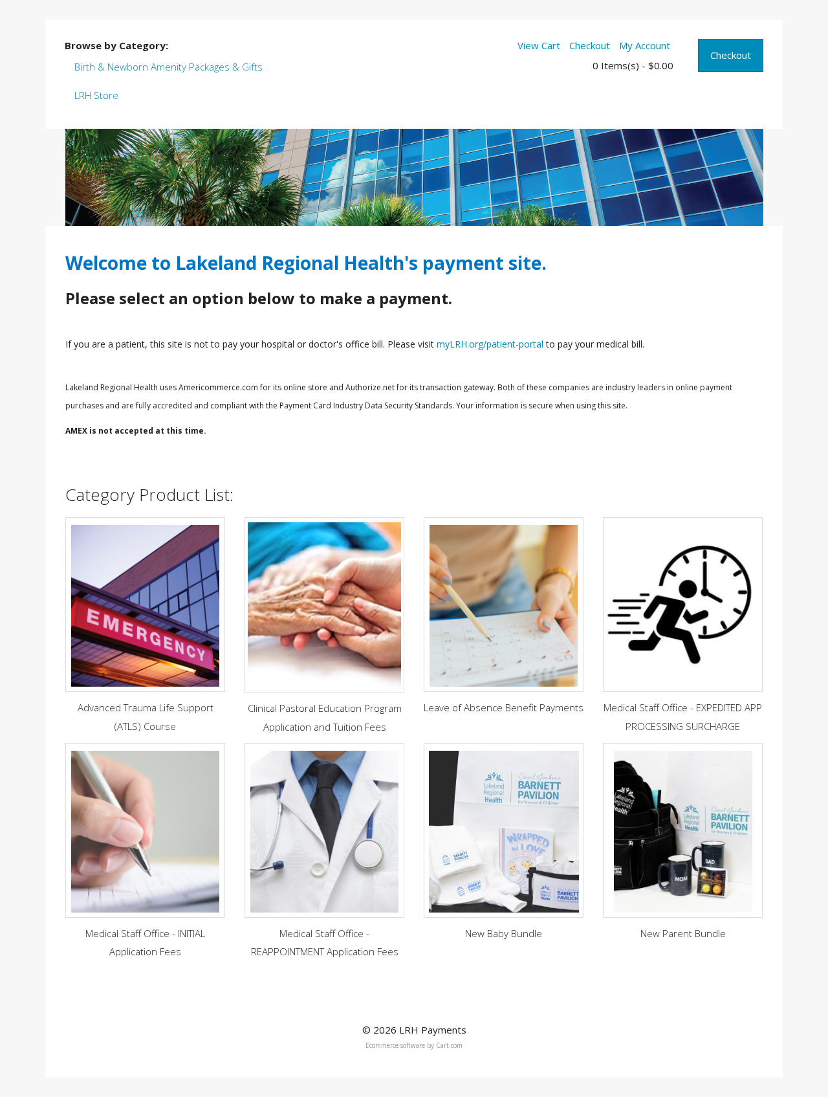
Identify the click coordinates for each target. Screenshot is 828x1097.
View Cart (539, 45)
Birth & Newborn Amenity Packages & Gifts (168, 66)
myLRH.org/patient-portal (490, 344)
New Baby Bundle (503, 933)
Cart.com (449, 1045)
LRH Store (96, 95)
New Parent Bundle (683, 933)
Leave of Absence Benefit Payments (503, 707)
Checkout (730, 55)
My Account (644, 45)
